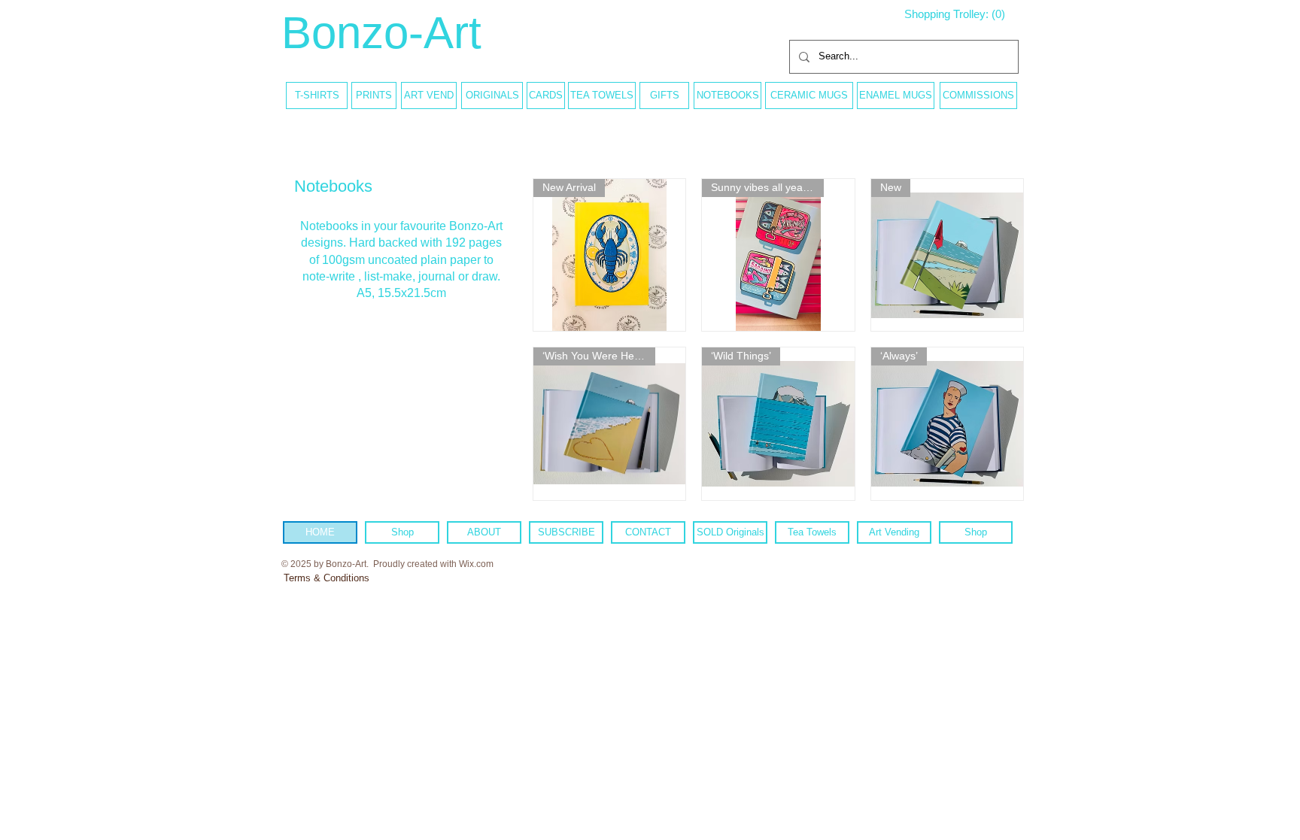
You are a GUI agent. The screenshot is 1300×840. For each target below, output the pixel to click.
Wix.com (476, 564)
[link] (960, 14)
